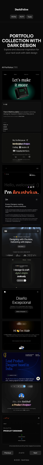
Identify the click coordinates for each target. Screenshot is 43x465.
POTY (22, 17)
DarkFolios (21, 9)
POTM (13, 17)
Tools (30, 17)
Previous (7, 453)
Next (35, 453)
